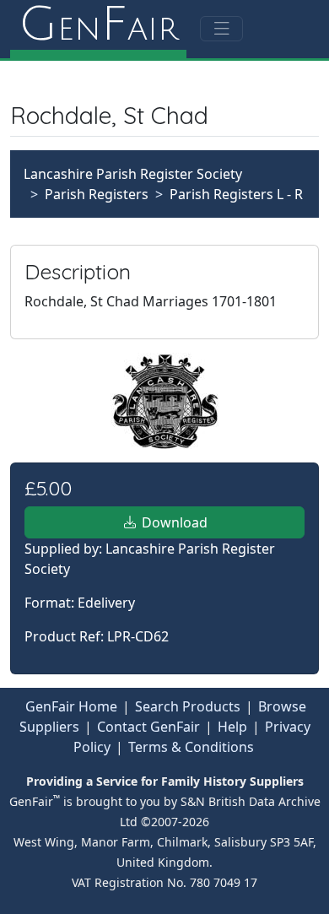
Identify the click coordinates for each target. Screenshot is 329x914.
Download (173, 522)
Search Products (187, 706)
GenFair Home (71, 706)
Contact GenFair (148, 726)
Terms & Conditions (191, 747)
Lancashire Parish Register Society (133, 174)
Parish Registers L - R (236, 194)
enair (98, 25)
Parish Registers (96, 194)
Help (232, 726)
